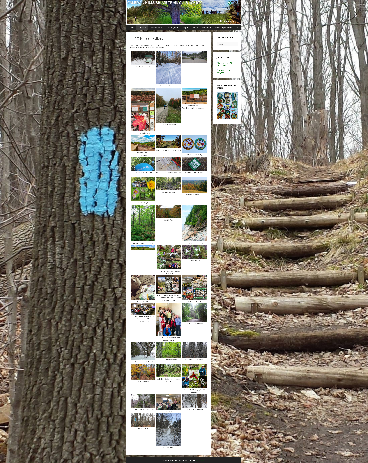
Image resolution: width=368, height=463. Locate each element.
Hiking (184, 28)
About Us (141, 28)
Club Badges (172, 28)
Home (132, 28)
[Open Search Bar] (237, 27)
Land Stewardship (156, 28)
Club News (205, 28)
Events (194, 28)
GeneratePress (200, 460)
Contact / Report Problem (223, 28)
